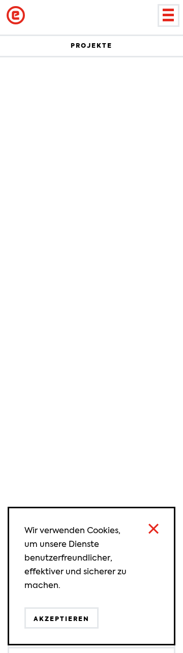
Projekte (91, 45)
